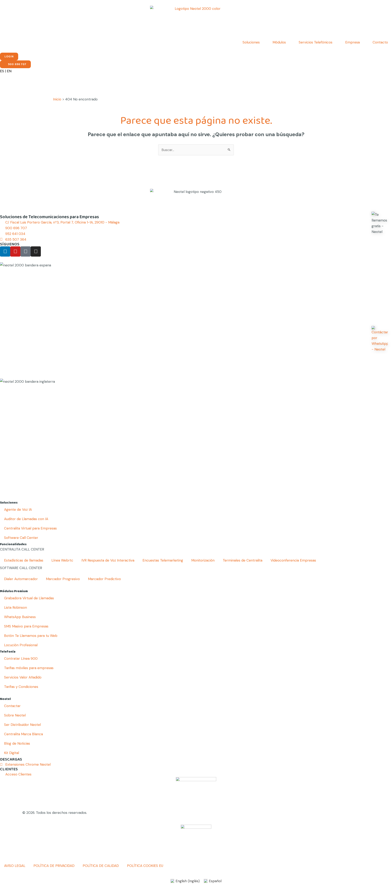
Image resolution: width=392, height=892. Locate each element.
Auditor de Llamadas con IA (26, 519)
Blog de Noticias (17, 743)
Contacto (380, 42)
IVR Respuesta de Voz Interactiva (107, 560)
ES (2, 71)
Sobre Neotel (15, 715)
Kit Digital (11, 753)
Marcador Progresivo (63, 579)
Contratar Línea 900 (21, 658)
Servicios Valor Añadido (22, 677)
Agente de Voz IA (18, 509)
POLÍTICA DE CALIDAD (101, 865)
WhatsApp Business (20, 617)
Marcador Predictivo (104, 579)
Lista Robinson (15, 607)
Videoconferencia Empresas (293, 560)
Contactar (12, 706)
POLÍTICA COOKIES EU (145, 865)
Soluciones (251, 42)
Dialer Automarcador (21, 579)
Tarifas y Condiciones (21, 686)
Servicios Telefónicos (315, 42)
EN (9, 71)
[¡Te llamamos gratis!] (380, 222)
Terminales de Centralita (242, 560)
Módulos (279, 42)
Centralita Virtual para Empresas (30, 528)
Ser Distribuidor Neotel (22, 724)
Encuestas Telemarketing (163, 560)
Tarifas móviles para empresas (28, 668)
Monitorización (203, 560)
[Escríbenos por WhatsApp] (380, 339)
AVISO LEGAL (14, 865)
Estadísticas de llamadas (23, 560)
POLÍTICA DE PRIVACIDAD (54, 865)
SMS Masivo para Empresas (26, 626)
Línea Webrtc (62, 560)
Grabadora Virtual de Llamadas (29, 598)
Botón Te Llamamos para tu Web (30, 635)
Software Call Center (21, 537)
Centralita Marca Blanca (23, 734)
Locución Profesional (21, 645)
